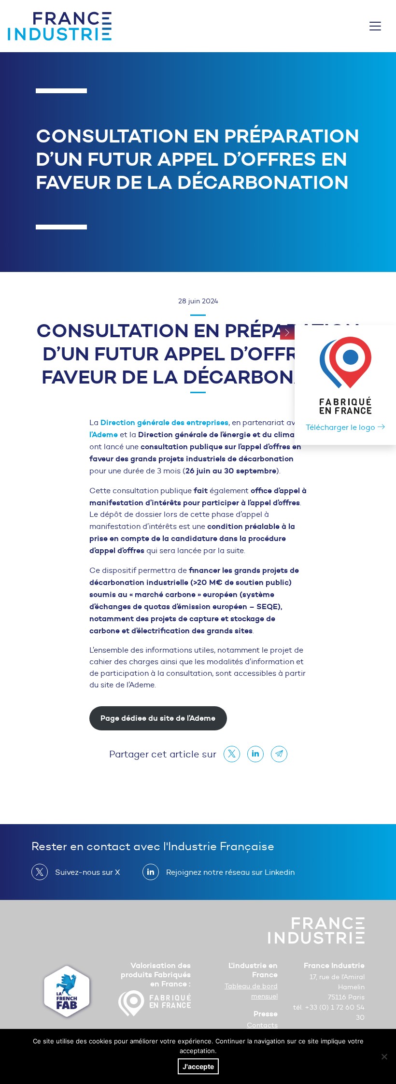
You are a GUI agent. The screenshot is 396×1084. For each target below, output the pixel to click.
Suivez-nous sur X (87, 872)
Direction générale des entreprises (164, 422)
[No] (384, 1056)
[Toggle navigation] (375, 26)
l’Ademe (103, 434)
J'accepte (198, 1066)
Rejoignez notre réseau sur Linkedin (230, 872)
